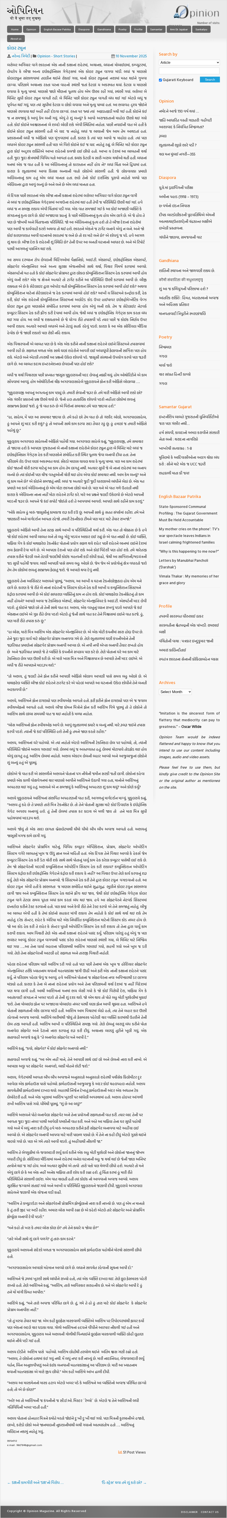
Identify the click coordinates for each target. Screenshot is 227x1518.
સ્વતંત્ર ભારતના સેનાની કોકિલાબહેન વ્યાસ (188, 659)
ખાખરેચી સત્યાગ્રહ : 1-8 (175, 448)
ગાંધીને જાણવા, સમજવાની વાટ (180, 237)
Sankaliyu (201, 29)
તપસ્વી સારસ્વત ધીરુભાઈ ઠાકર (181, 616)
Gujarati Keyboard (178, 79)
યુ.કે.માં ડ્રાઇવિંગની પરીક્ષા (176, 187)
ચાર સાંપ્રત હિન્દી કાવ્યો (175, 374)
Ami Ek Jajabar (179, 29)
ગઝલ (163, 356)
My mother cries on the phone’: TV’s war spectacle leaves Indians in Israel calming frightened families (189, 535)
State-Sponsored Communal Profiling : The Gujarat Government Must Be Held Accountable (188, 513)
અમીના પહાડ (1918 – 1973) (179, 196)
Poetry (123, 29)
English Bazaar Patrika (57, 29)
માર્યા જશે (165, 365)
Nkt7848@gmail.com (29, 1445)
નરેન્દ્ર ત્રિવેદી (21, 56)
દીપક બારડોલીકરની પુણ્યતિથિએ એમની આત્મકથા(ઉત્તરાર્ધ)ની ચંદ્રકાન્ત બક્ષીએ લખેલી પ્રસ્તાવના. (187, 221)
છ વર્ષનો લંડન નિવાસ (174, 205)
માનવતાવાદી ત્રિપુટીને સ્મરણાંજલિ (183, 313)
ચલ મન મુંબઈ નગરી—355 (177, 154)
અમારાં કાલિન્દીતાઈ (172, 650)
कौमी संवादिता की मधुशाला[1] (181, 279)
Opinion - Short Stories (56, 56)
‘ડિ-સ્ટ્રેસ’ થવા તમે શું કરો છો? (124, 1482)
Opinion (31, 29)
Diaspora (84, 29)
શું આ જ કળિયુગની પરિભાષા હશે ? (184, 289)
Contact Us (210, 1512)
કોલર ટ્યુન (16, 48)
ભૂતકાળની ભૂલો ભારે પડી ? (178, 145)
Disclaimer (189, 1512)
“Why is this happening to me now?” (189, 551)
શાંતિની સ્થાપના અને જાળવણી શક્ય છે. (187, 270)
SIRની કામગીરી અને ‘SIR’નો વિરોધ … (35, 1482)
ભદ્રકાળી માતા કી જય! (174, 473)
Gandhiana (104, 29)
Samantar (156, 29)
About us (16, 39)
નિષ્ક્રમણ (165, 347)
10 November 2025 (131, 56)
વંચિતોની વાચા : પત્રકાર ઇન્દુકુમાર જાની (186, 641)
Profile (138, 29)
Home (14, 29)
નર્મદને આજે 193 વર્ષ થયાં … (179, 111)
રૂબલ (163, 136)
